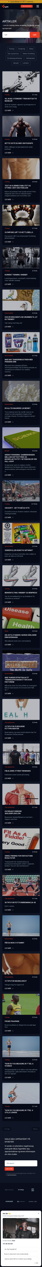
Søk (35, 35)
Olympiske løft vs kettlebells (19, 232)
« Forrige (7, 1129)
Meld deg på (27, 6)
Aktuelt (16, 63)
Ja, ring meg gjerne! (10, 1249)
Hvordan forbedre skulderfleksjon (13, 812)
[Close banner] (8, 1)
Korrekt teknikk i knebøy (16, 275)
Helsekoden (30, 58)
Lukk (37, 1263)
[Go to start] (5, 6)
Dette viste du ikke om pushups (19, 143)
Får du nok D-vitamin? (14, 943)
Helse (31, 49)
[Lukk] (38, 1213)
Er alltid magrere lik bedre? (17, 408)
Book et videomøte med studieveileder (16, 1254)
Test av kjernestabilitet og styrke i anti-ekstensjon (18, 187)
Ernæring (21, 49)
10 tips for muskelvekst (16, 981)
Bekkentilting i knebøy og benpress (21, 593)
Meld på (9, 1169)
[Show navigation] (38, 6)
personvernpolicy (11, 1175)
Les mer (8, 110)
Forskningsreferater (14, 58)
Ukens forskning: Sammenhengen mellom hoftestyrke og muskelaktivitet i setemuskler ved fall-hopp (21, 458)
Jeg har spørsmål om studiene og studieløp (18, 1259)
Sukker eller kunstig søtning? (19, 550)
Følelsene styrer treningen (18, 771)
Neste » (35, 1129)
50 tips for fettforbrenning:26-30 (20, 902)
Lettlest (26, 63)
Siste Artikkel (9, 313)
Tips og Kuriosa (9, 722)
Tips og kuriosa (13, 54)
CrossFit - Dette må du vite (17, 508)
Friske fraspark (12, 1021)
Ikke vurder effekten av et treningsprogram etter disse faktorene (18, 680)
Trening (11, 49)
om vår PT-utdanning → (22, 1)
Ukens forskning (29, 54)
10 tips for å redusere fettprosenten (15, 727)
